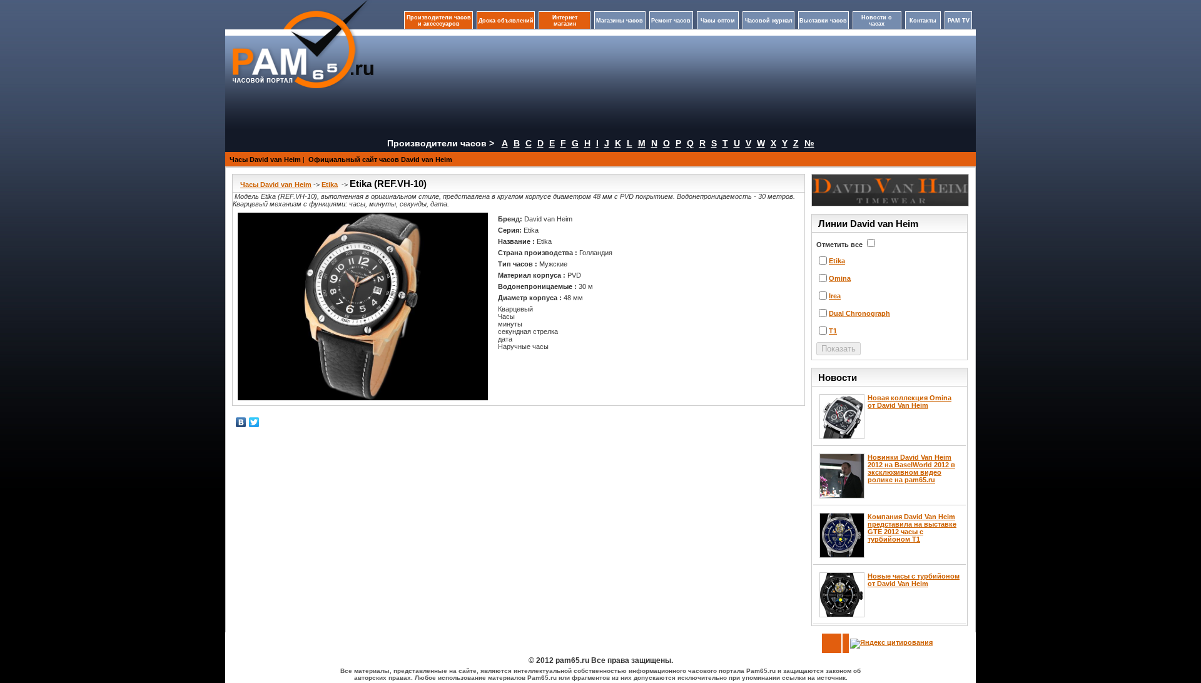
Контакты (923, 21)
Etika (330, 184)
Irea (835, 296)
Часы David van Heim (265, 159)
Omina (840, 278)
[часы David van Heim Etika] (363, 306)
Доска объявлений (506, 21)
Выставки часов (823, 21)
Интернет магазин (564, 20)
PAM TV (959, 21)
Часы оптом (718, 21)
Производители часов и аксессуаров (439, 20)
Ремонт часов (671, 21)
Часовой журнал (769, 21)
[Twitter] (254, 422)
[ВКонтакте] (241, 422)
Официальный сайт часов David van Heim (380, 159)
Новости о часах (876, 20)
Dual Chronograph (859, 313)
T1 (833, 331)
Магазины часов (619, 21)
